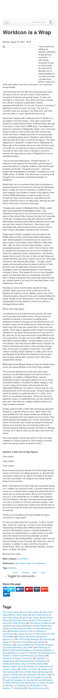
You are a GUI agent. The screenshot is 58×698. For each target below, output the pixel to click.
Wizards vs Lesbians (37, 682)
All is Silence (35, 623)
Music (13, 652)
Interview (41, 642)
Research (42, 661)
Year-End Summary (36, 688)
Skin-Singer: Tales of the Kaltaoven (30, 563)
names (22, 652)
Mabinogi (43, 647)
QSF (17, 661)
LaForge (37, 644)
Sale (13, 671)
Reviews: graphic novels (13, 666)
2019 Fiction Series (31, 612)
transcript (30, 680)
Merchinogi (16, 650)
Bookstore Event (18, 631)
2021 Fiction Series (20, 614)
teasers (44, 674)
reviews (6, 663)
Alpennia (30, 9)
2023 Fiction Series (11, 617)
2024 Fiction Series (31, 617)
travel (39, 680)
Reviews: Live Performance (38, 666)
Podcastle (7, 658)
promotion (28, 658)
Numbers (7, 655)
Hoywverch (17, 642)
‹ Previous (25, 572)
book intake (27, 628)
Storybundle (17, 674)
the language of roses (39, 677)
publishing (7, 661)
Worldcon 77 (8, 688)
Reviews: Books (36, 663)
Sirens (21, 671)
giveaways (34, 639)
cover (30, 633)
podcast (40, 655)
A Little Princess (18, 623)
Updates (49, 680)
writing (21, 688)
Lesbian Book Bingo (14, 647)
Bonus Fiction (12, 628)
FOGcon (21, 636)
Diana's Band (41, 633)
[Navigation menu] (7, 22)
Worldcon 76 (38, 685)
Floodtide (10, 636)
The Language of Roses (16, 677)
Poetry (17, 658)
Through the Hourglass (12, 680)
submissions (32, 674)
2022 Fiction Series (40, 614)
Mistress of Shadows (33, 650)
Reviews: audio (19, 663)
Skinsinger (45, 671)
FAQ (53, 633)
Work (51, 682)
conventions (8, 633)
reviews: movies (9, 669)
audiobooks (8, 625)
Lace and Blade (23, 644)
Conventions (23, 558)
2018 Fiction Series (11, 612)
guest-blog (47, 639)
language (50, 644)
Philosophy (29, 655)
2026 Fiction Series (20, 620)
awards (19, 625)
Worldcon (12, 567)
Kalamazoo (7, 644)
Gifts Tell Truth (20, 639)
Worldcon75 (23, 685)
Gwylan (6, 642)
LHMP (30, 647)
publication (41, 658)
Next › (35, 572)
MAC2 (5, 650)
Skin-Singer (32, 671)
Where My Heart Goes (15, 682)
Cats (31, 631)
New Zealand (46, 652)
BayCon (29, 625)
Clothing (39, 631)
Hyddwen (29, 642)
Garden (32, 636)
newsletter (33, 652)
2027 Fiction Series (40, 620)
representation (28, 661)
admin (5, 623)
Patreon (17, 655)
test (53, 674)
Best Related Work (44, 625)
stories (5, 674)
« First (14, 572)
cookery (21, 633)
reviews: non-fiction (29, 669)
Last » (43, 572)
